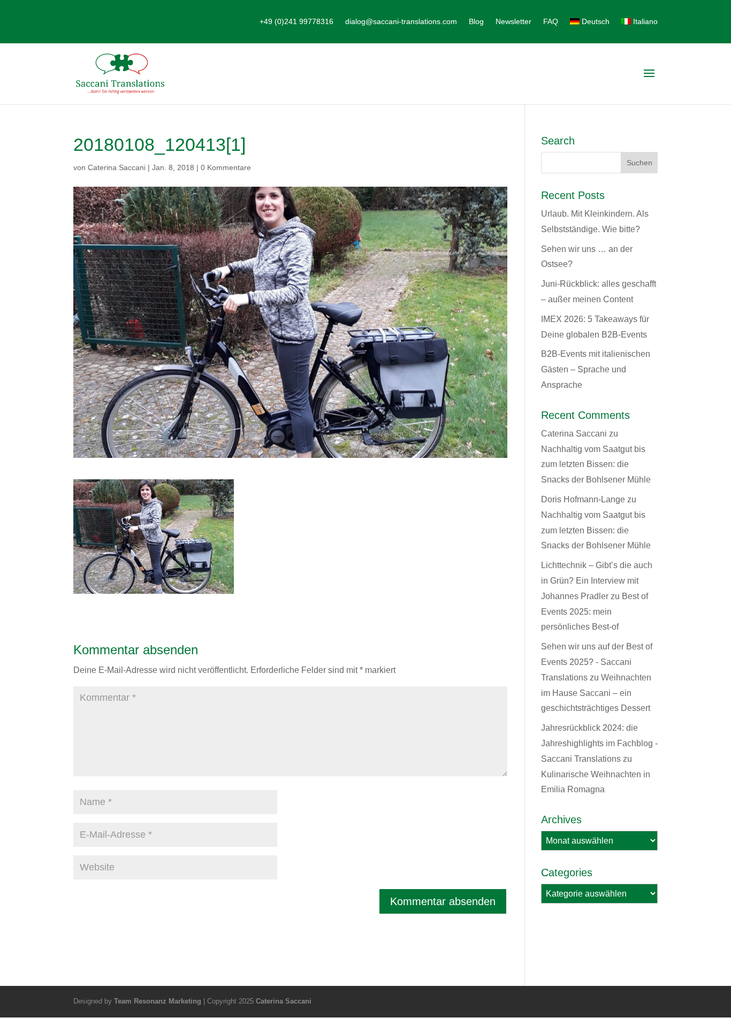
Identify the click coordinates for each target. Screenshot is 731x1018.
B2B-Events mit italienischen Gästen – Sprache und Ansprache (595, 369)
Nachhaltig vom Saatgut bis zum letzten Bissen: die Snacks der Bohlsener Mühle (596, 465)
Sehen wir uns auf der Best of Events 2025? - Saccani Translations (596, 662)
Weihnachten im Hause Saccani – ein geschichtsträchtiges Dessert (596, 693)
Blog (476, 22)
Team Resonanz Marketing (157, 1001)
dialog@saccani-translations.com (401, 22)
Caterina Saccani (117, 167)
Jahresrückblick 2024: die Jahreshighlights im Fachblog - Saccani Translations (599, 743)
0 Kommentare (226, 167)
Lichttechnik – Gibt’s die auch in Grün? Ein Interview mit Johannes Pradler (596, 581)
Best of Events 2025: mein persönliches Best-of (594, 612)
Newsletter (513, 22)
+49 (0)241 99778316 (296, 22)
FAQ (550, 22)
